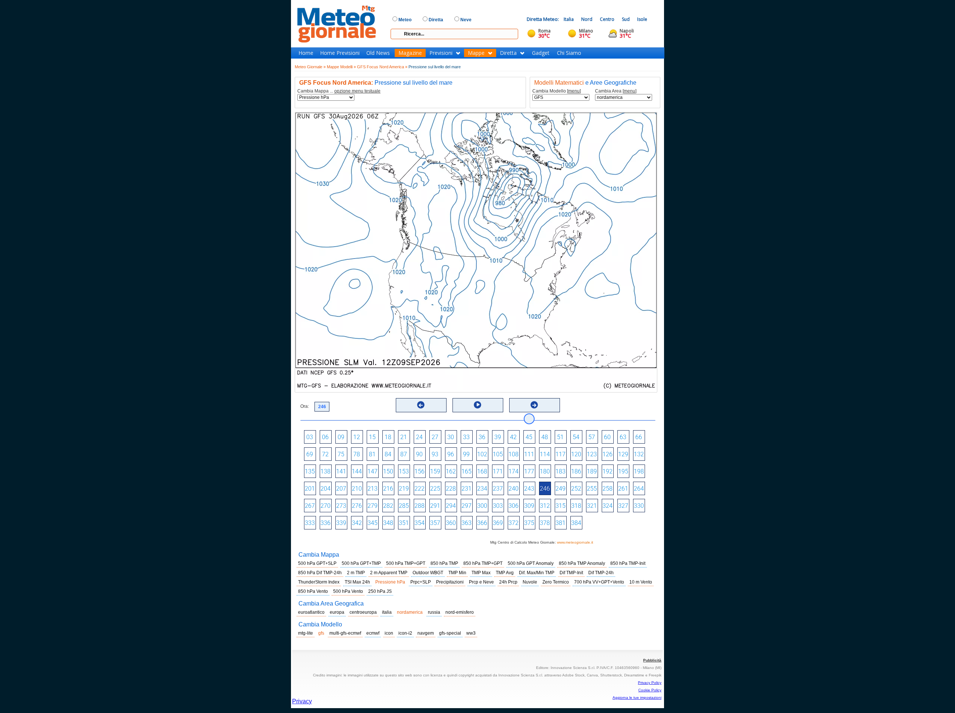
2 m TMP (356, 572)
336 (325, 522)
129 (623, 454)
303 (498, 505)
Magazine (410, 53)
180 (545, 471)
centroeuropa (363, 612)
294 (451, 505)
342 (357, 522)
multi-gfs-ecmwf (345, 633)
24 (419, 437)
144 (357, 471)
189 (592, 471)
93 (435, 454)
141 (341, 471)
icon (389, 633)
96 (450, 454)
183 (560, 471)
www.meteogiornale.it (575, 542)
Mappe (476, 53)
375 (529, 522)
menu (574, 91)
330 (639, 505)
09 (341, 437)
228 (451, 488)
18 (388, 437)
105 (498, 454)
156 (419, 471)
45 (529, 437)
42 (513, 437)
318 (576, 505)
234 (482, 488)
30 (450, 437)
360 (451, 522)
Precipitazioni (450, 582)
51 (560, 437)
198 (639, 471)
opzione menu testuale (357, 91)
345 (372, 522)
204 (325, 488)
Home (305, 53)
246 (545, 488)
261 (623, 488)
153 (404, 471)
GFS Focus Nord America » (382, 67)
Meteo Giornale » (310, 67)
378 (545, 522)
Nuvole (530, 582)
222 (419, 488)
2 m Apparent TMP (388, 572)
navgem (425, 633)
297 (466, 505)
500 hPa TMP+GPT (405, 563)
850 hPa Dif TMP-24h (320, 572)
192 (607, 471)
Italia (569, 19)
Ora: (304, 406)
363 (466, 522)
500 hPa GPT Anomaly (531, 563)
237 (498, 488)
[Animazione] (477, 404)
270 (325, 505)
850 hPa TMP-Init (627, 563)
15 (372, 437)
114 (545, 454)
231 (466, 488)
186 (576, 471)
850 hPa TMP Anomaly (582, 563)
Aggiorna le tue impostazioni (637, 697)
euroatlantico (311, 612)
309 (529, 505)
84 (388, 454)
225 (435, 488)
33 (466, 437)
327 (623, 505)
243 (529, 488)
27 (435, 437)
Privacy (302, 701)
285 (404, 505)
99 (466, 454)
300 (482, 505)
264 (639, 488)
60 (607, 437)
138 (325, 471)
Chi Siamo (569, 53)
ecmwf (372, 633)
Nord (586, 19)
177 (529, 471)
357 (435, 522)
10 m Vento (640, 582)
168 (482, 471)
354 (419, 522)
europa (337, 612)
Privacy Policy (649, 683)
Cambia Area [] (615, 91)
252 (576, 488)
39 (497, 437)
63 (623, 437)
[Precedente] (420, 404)
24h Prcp (508, 582)
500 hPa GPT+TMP (361, 563)
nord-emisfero (459, 612)
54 (576, 437)
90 (419, 454)
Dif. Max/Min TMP (536, 572)
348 (388, 522)
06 (325, 437)
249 (560, 488)
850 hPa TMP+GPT (482, 563)
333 (310, 522)
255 (592, 488)
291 (435, 505)
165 (466, 471)
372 (513, 522)
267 (310, 505)
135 (310, 471)
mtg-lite (305, 633)
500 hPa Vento (348, 591)
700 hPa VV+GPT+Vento (599, 582)
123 (592, 454)
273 (341, 505)
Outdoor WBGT (428, 572)
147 (372, 471)
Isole (642, 19)
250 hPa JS (380, 591)
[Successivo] (534, 404)
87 (403, 454)
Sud (626, 19)
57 (591, 437)
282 (388, 505)
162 (451, 471)
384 (576, 522)
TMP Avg (505, 572)
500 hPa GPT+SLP (317, 563)
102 (482, 454)
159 (435, 471)
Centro (607, 19)
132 (639, 454)
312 (545, 505)
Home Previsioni (340, 53)
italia (387, 612)
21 (403, 437)
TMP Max (481, 572)
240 (513, 488)
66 (638, 437)
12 (356, 437)
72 (325, 454)
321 (592, 505)
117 (560, 454)
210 (357, 488)
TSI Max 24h (357, 582)
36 (482, 437)
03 (309, 437)
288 (419, 505)
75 (341, 454)
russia (434, 612)
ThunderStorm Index (318, 582)
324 (607, 505)
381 (560, 522)
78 (356, 454)
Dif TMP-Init (571, 572)
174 (513, 471)
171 (498, 471)
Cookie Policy (649, 690)
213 (372, 488)
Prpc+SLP (420, 582)
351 (404, 522)
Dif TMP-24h (601, 572)
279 (372, 505)
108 (513, 454)
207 (341, 488)
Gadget (540, 53)
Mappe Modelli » (341, 67)
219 (404, 488)
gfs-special (450, 633)
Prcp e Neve (481, 582)
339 (341, 522)
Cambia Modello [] (556, 91)
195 (623, 471)
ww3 (471, 633)
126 (607, 454)
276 (357, 505)
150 (388, 471)
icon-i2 (405, 633)
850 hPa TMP (444, 563)
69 (309, 454)
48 (544, 437)
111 (529, 454)
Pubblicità (652, 660)
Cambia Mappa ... (339, 91)
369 (498, 522)
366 (482, 522)
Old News (378, 53)
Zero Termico (555, 582)
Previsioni (441, 53)
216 (388, 488)
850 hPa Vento (313, 591)
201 (310, 488)
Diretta (508, 53)
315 (560, 505)
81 (372, 454)
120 (576, 454)
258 (607, 488)
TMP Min (457, 572)
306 (513, 505)
